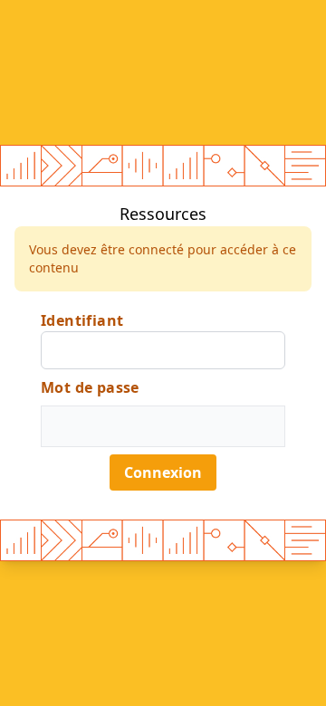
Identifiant (82, 320)
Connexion (163, 472)
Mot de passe (90, 387)
